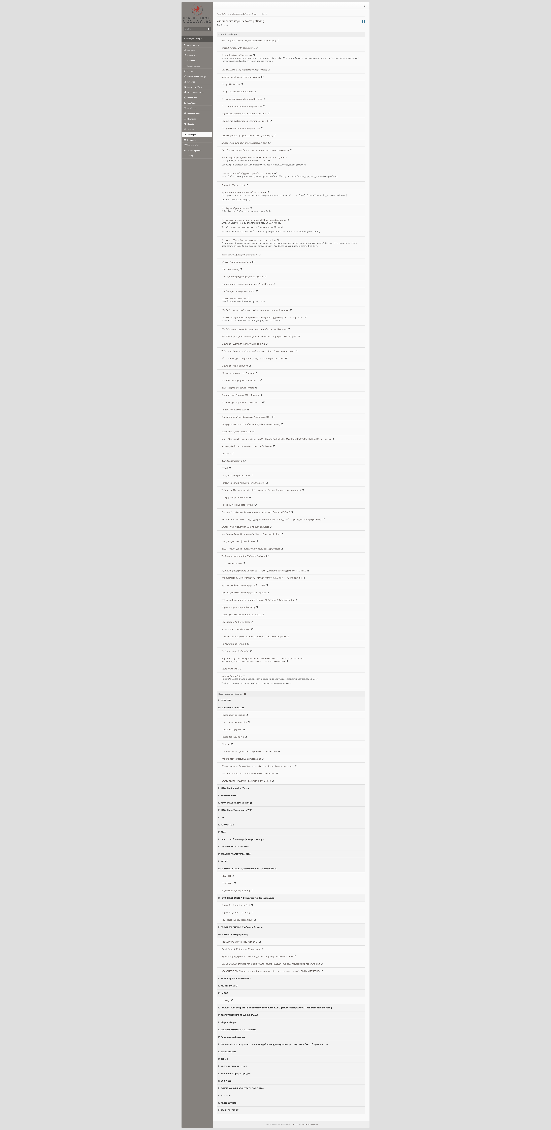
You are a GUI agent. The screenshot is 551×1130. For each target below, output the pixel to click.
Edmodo (226, 744)
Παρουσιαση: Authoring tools (236, 622)
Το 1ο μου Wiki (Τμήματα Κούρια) (238, 504)
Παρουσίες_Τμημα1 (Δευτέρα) (236, 905)
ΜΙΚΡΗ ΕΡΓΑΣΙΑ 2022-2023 (234, 1066)
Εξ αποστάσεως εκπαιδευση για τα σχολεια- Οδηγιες (247, 284)
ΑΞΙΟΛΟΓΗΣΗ (227, 824)
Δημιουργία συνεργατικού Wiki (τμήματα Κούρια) (246, 526)
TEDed (225, 468)
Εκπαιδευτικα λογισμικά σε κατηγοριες (241, 380)
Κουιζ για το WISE (231, 668)
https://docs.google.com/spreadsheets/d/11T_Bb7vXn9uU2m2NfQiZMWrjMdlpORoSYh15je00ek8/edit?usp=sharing (277, 439)
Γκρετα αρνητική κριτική (234, 715)
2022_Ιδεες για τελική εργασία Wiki (239, 541)
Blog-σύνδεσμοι (229, 1022)
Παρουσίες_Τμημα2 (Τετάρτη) (236, 912)
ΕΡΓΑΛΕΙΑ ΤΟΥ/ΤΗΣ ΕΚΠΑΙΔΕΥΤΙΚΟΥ (238, 1029)
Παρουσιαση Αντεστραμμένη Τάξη (239, 607)
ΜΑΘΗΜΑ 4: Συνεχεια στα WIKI (236, 810)
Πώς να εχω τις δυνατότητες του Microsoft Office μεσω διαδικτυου (254, 220)
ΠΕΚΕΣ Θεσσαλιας (231, 269)
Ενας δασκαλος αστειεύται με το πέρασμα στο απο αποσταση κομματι (256, 150)
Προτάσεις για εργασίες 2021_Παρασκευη (242, 402)
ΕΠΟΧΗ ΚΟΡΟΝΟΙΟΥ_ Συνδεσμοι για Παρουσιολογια (248, 898)
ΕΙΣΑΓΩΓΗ (226, 700)
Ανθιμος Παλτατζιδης (232, 676)
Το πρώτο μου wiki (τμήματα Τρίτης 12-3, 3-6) (244, 482)
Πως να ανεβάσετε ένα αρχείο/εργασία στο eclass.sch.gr (249, 240)
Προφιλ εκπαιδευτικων (233, 1037)
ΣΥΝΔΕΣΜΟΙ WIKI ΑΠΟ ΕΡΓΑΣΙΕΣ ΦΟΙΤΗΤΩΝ (242, 1088)
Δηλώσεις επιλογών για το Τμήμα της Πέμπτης (244, 592)
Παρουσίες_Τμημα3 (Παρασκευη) (238, 919)
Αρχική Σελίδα (222, 14)
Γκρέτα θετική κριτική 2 (233, 736)
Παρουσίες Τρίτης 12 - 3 (234, 185)
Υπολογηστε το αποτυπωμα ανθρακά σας (242, 758)
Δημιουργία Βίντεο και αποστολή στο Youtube (244, 192)
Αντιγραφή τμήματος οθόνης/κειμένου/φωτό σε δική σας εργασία (254, 157)
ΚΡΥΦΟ (224, 861)
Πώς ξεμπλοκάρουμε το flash (236, 208)
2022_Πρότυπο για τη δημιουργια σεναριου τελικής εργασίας (251, 548)
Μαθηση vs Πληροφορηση (235, 934)
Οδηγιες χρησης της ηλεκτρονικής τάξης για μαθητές (248, 135)
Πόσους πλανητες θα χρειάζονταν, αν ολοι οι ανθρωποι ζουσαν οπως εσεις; (258, 766)
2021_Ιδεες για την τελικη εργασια (238, 387)
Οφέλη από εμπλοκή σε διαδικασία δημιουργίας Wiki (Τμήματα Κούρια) (256, 512)
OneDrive (227, 453)
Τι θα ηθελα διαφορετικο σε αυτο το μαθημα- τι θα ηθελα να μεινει (254, 636)
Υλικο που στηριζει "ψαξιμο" (236, 1073)
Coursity (226, 1000)
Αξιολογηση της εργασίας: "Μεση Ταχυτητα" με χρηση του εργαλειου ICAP (258, 956)
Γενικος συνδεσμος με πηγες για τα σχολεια (243, 276)
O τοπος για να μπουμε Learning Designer (242, 106)
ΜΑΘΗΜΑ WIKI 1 (229, 795)
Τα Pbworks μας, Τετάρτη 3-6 (236, 651)
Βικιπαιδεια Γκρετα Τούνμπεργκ (237, 55)
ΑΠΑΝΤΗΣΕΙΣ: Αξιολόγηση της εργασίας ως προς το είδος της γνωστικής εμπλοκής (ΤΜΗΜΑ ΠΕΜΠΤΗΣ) (271, 971)
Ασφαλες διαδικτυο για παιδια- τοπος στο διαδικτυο (247, 446)
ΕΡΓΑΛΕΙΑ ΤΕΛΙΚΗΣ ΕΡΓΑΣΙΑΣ (235, 846)
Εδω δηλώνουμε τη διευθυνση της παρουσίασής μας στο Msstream (255, 329)
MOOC (225, 993)
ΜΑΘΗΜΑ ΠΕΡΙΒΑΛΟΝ (233, 707)
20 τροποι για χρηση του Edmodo (238, 373)
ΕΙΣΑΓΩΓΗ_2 (228, 883)
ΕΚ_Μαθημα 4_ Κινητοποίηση (236, 890)
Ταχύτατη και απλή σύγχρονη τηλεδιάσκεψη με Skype (248, 173)
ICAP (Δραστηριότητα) (233, 461)
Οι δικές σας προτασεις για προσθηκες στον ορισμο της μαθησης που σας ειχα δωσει (263, 317)
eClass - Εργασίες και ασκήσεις (237, 262)
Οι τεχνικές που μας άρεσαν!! (236, 475)
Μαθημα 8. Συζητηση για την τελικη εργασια (244, 343)
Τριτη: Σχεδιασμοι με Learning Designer (241, 128)
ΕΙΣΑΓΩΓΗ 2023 (228, 1051)
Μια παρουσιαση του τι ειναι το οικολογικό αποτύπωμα (249, 773)
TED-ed (224, 1059)
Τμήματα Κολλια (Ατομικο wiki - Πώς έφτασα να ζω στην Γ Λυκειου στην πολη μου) (262, 490)
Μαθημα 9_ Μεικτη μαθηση (235, 365)
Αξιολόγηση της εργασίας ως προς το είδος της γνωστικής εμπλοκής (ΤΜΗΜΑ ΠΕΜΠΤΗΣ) (264, 570)
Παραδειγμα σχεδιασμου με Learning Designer (245, 113)
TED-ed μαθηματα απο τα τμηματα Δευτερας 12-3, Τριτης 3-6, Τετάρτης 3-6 (258, 600)
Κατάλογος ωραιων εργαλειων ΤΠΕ (239, 291)
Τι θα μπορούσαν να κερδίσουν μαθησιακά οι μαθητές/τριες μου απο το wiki (259, 351)
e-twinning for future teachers (236, 978)
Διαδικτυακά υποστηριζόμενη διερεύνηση (242, 839)
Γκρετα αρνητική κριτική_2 (235, 722)
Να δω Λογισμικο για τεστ (234, 409)
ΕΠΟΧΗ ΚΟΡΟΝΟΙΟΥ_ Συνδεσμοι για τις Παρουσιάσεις (249, 868)
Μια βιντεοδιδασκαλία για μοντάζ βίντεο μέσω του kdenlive (251, 534)
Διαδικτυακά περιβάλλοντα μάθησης (243, 14)
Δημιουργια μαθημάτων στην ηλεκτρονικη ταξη (245, 143)
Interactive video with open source (239, 47)
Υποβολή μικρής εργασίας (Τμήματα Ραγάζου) (244, 556)
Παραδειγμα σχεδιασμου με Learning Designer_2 (246, 121)
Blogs (223, 832)
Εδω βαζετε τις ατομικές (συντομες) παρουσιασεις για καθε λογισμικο (256, 310)
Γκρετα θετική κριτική (232, 729)
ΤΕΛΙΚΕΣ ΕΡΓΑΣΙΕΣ (229, 1110)
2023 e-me (226, 1095)
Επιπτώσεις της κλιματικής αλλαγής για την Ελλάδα (247, 780)
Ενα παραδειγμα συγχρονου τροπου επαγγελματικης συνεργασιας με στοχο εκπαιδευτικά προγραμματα (274, 1044)
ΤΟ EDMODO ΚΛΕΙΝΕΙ (232, 563)
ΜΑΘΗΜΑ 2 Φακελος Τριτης (235, 788)
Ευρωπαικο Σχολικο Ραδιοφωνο (237, 431)
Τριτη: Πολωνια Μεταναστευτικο (238, 91)
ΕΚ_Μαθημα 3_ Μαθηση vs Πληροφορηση (242, 949)
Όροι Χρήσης (293, 1124)
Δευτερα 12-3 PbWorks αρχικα (236, 629)
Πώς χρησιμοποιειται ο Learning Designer (242, 99)
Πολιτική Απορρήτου (309, 1124)
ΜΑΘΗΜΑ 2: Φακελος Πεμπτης (236, 802)
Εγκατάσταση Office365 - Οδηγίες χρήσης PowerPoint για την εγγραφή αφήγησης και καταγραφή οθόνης (272, 519)
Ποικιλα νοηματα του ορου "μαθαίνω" (240, 941)
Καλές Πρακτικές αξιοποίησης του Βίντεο (242, 614)
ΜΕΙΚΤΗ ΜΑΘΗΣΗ (229, 985)
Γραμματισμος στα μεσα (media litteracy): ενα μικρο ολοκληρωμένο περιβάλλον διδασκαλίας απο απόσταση (276, 1007)
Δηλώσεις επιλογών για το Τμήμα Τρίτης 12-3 (244, 585)
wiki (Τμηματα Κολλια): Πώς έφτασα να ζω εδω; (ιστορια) (249, 40)
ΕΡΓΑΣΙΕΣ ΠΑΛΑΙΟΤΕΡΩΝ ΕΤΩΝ (236, 854)
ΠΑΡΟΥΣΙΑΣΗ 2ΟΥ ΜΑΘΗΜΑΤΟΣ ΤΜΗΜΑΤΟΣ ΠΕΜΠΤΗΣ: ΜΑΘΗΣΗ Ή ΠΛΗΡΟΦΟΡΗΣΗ (262, 578)
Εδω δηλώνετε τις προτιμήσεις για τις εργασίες (245, 69)
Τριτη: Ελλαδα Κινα (231, 84)
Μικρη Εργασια (228, 1102)
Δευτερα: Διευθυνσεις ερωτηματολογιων (241, 77)
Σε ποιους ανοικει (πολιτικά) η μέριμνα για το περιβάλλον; (250, 751)
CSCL (223, 817)
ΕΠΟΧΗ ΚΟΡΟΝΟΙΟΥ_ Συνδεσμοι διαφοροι (242, 927)
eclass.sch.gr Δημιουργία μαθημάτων (240, 254)
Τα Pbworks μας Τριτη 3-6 (234, 643)
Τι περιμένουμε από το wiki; (235, 497)
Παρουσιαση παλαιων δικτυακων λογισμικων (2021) (247, 417)
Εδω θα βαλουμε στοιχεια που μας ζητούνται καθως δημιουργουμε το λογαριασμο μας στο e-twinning (271, 963)
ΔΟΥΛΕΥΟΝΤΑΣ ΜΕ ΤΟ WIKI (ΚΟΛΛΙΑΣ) (240, 1015)
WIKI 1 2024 (226, 1080)
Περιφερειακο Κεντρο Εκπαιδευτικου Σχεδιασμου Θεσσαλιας (251, 424)
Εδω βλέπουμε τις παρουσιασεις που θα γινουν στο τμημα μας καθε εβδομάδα (260, 336)
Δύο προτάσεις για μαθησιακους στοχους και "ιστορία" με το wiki (253, 358)
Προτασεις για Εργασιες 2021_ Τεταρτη (241, 395)
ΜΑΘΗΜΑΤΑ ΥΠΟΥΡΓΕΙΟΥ (234, 298)
